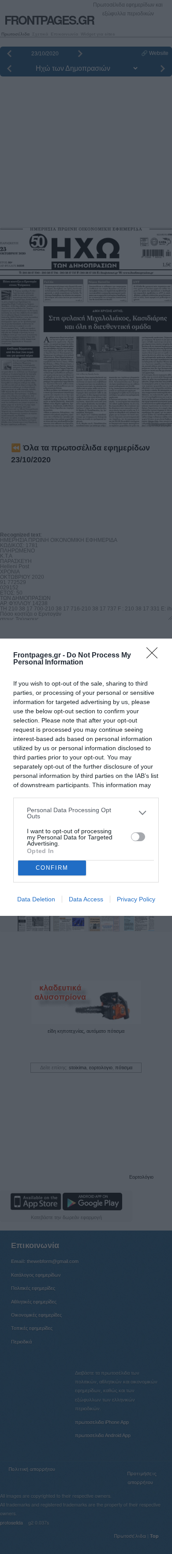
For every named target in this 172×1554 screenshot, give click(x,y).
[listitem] (86, 813)
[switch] (138, 836)
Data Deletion (36, 899)
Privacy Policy (136, 899)
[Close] (154, 655)
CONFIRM (52, 867)
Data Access (86, 899)
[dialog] (86, 777)
